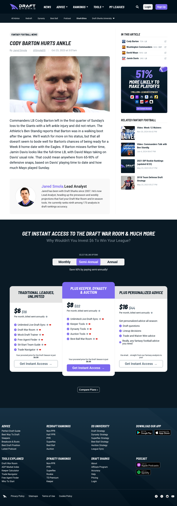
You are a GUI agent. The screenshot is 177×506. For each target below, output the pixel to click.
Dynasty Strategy (99, 434)
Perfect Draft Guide (11, 431)
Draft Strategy (98, 431)
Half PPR (50, 434)
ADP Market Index (10, 467)
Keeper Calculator (10, 470)
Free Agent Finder (10, 477)
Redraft (29, 18)
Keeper (49, 481)
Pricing (94, 477)
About (94, 463)
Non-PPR (50, 431)
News (47, 6)
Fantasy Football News (24, 34)
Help (93, 474)
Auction (50, 449)
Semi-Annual (88, 262)
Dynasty (41, 18)
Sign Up (161, 6)
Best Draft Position (11, 445)
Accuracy (95, 470)
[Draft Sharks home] (22, 7)
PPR (48, 438)
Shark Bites (81, 18)
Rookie (49, 474)
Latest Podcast (9, 449)
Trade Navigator (9, 474)
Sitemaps (33, 496)
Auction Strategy (99, 445)
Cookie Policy (65, 496)
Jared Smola (20, 50)
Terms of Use (48, 496)
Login (148, 6)
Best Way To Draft (10, 434)
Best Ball (54, 18)
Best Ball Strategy (100, 441)
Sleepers (6, 438)
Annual (112, 262)
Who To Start (8, 481)
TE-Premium (52, 477)
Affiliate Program (99, 467)
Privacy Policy (17, 496)
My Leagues (116, 6)
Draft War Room (9, 463)
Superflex (51, 441)
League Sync (97, 449)
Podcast (67, 18)
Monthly (64, 262)
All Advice (15, 18)
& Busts (15, 441)
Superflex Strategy (100, 438)
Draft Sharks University (102, 18)
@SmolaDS (39, 50)
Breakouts (6, 441)
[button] (50, 325)
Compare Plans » (88, 389)
